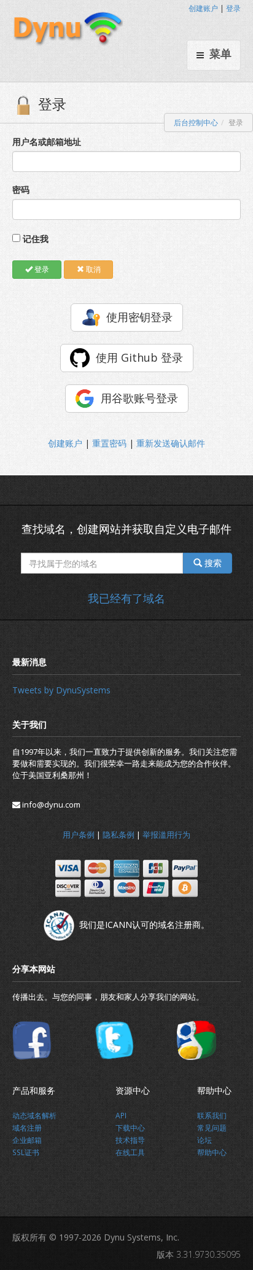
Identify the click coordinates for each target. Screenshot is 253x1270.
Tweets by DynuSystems (61, 690)
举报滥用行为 (166, 834)
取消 (92, 269)
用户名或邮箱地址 (46, 141)
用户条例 (79, 834)
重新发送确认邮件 (170, 443)
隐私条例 (118, 834)
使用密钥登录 (139, 317)
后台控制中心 (196, 122)
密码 (20, 189)
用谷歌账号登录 (139, 398)
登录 (233, 8)
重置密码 (109, 443)
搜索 (212, 563)
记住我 (36, 238)
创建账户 (203, 8)
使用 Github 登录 (139, 357)
